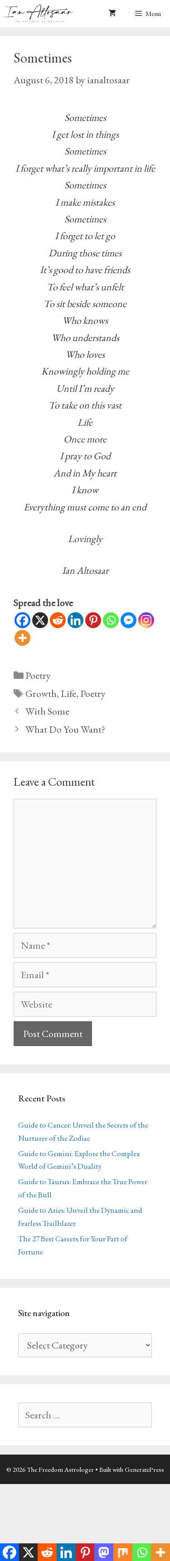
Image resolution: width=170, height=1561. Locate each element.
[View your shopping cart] (112, 13)
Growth (41, 693)
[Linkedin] (75, 620)
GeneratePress (144, 1469)
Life (68, 693)
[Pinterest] (93, 620)
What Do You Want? (65, 729)
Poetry (38, 675)
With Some (47, 711)
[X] (40, 620)
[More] (22, 638)
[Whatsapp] (111, 620)
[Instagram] (146, 620)
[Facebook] (22, 620)
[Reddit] (58, 620)
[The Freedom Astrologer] (41, 13)
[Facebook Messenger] (128, 620)
